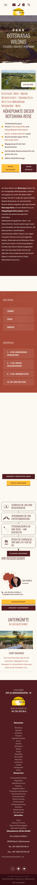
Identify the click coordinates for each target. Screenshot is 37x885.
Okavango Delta (18, 127)
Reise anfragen (10, 168)
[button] (18, 81)
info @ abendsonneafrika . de (13, 857)
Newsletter (20, 883)
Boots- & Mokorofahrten (15, 134)
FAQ (13, 883)
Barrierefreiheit (8, 879)
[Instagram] (13, 869)
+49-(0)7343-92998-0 (12, 592)
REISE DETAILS (28, 168)
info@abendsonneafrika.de (12, 594)
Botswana (22, 188)
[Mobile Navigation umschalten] (5, 5)
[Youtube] (24, 869)
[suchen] (29, 4)
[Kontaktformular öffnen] (14, 4)
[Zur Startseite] (19, 12)
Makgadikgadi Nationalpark (16, 130)
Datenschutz (30, 879)
